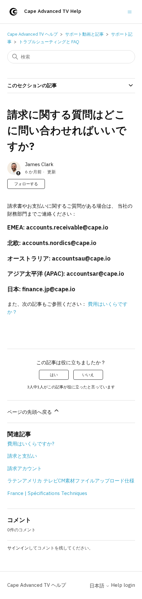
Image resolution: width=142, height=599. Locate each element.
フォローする (26, 183)
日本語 (97, 585)
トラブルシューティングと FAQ (49, 42)
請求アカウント (24, 468)
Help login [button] (123, 585)
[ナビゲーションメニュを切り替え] (129, 11)
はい (54, 374)
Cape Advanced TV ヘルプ (32, 34)
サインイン (18, 548)
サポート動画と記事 (84, 34)
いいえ (88, 374)
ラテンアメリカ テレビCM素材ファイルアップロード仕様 (70, 480)
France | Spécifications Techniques (47, 493)
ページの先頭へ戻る (30, 412)
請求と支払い (22, 456)
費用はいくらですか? (30, 443)
